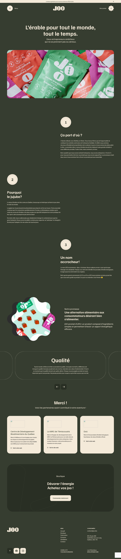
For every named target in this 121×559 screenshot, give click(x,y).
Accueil (62, 531)
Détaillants (63, 539)
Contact (62, 541)
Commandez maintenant (60, 498)
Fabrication (63, 535)
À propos (63, 537)
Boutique (63, 533)
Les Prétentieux (92, 550)
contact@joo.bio (92, 531)
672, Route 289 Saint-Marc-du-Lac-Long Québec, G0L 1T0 (94, 538)
